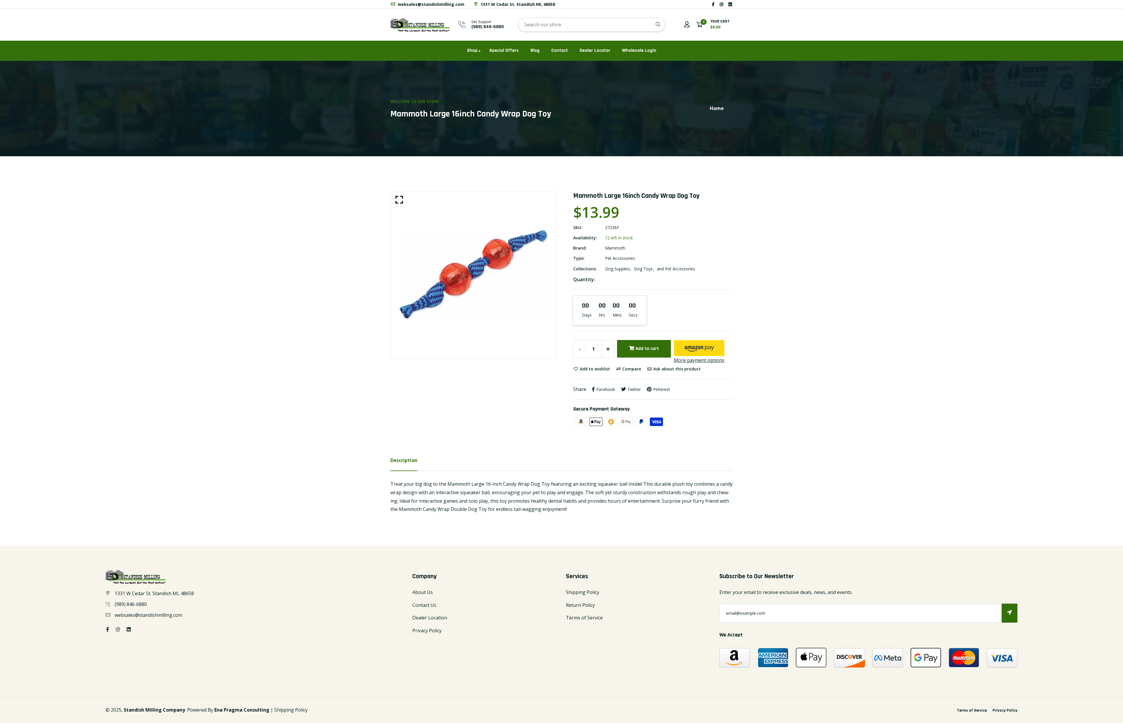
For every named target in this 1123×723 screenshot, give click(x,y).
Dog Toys (643, 269)
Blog (535, 50)
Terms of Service (584, 617)
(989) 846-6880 (487, 27)
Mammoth (615, 248)
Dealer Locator (595, 50)
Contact (559, 50)
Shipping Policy (582, 592)
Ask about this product (676, 369)
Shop (472, 50)
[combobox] (592, 24)
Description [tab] (403, 460)
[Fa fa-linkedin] (730, 4)
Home (717, 108)
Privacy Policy (427, 630)
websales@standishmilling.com (430, 4)
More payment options (699, 360)
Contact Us (424, 605)
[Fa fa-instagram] (721, 4)
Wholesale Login (639, 50)
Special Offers (504, 50)
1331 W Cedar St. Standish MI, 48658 (517, 4)
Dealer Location (429, 617)
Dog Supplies (617, 269)
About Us (422, 592)
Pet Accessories (620, 258)
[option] (474, 275)
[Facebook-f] (713, 4)
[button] (699, 348)
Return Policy (580, 605)
